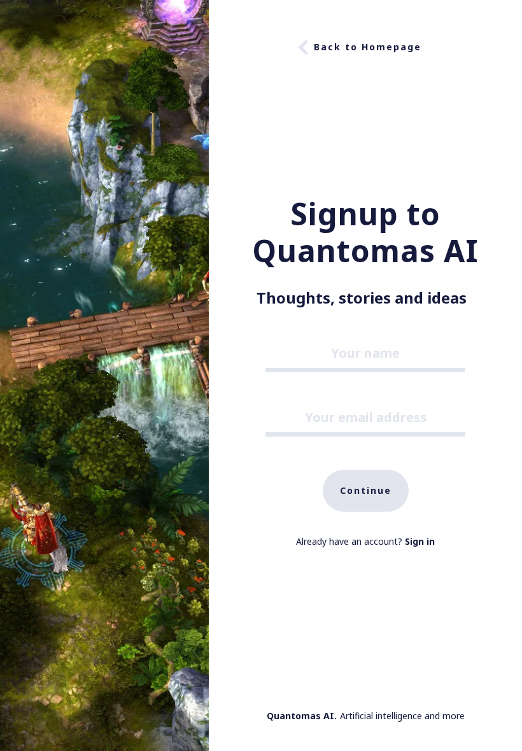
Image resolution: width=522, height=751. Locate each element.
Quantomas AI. (302, 716)
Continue (366, 490)
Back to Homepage (367, 47)
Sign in (420, 541)
